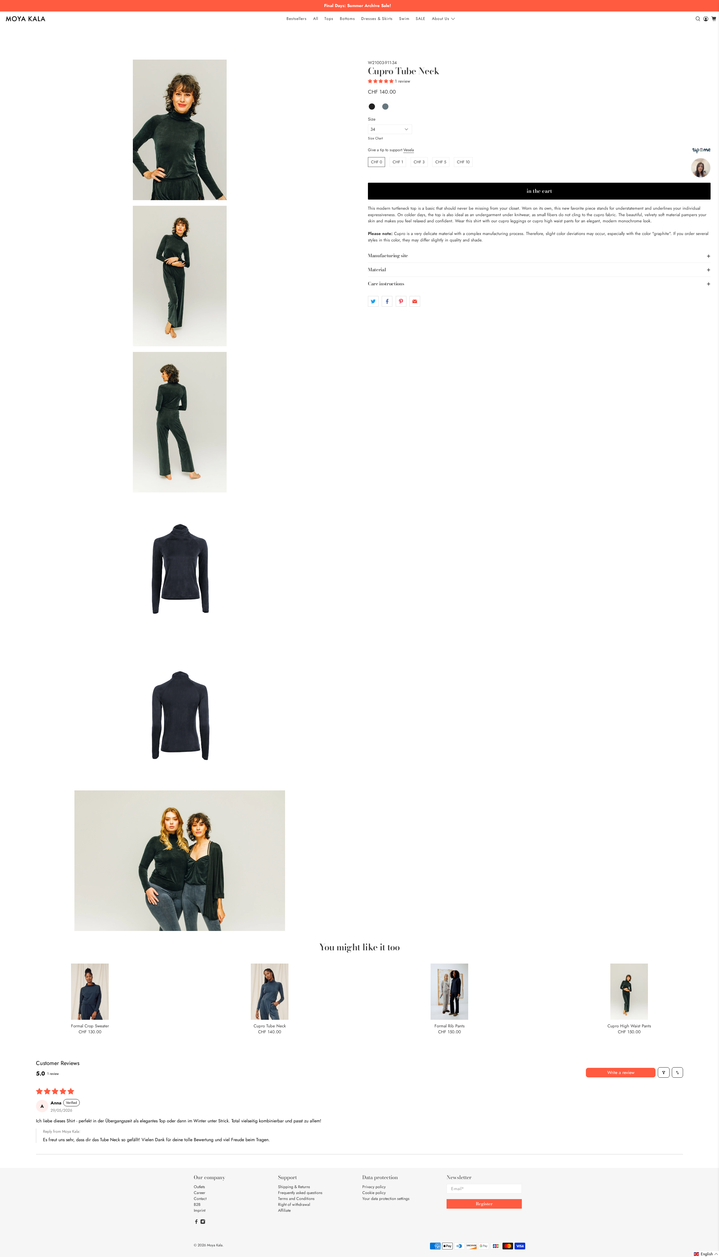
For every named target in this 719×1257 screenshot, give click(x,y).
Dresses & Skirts (377, 18)
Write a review (620, 1072)
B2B (197, 1204)
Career (199, 1192)
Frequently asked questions (300, 1192)
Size (372, 119)
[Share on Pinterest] (401, 301)
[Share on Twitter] (373, 301)
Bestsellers (296, 18)
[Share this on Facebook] (387, 301)
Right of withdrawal (294, 1204)
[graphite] (180, 130)
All (315, 18)
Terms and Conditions (296, 1198)
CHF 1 (398, 162)
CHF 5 (440, 162)
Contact (200, 1198)
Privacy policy (374, 1187)
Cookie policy (374, 1192)
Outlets (199, 1187)
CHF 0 (376, 162)
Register (484, 1204)
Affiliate (284, 1210)
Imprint (199, 1210)
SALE (421, 18)
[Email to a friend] (414, 301)
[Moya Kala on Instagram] (202, 1223)
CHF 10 (463, 162)
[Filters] (664, 1072)
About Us (440, 18)
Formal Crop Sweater (90, 1025)
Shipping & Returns (294, 1187)
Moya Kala (214, 1245)
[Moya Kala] (25, 18)
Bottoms (347, 18)
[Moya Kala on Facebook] (196, 1223)
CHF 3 (419, 162)
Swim (404, 18)
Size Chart (375, 138)
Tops (328, 18)
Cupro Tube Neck (270, 1025)
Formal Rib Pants (449, 1025)
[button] (380, 81)
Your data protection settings (385, 1198)
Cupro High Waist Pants (629, 1025)
